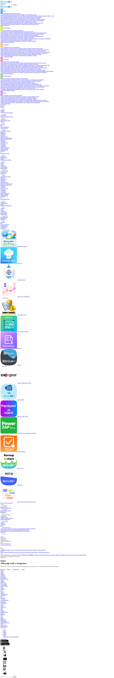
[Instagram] (4, 663)
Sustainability (3, 577)
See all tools (3, 105)
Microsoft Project (4, 612)
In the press (3, 576)
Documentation (4, 602)
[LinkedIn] (4, 667)
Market (2, 618)
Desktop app (3, 620)
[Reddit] (4, 674)
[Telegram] (4, 656)
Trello (2, 609)
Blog (2, 590)
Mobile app (3, 619)
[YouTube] (5, 660)
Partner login (3, 627)
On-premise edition (5, 600)
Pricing (2, 106)
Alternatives (3, 595)
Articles (2, 592)
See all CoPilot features (5, 103)
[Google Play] (5, 644)
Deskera (2, 613)
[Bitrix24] (6, 2)
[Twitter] (4, 653)
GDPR (4, 633)
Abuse (4, 635)
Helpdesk (2, 581)
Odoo (2, 615)
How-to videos (4, 583)
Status (2, 587)
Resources (3, 597)
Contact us (3, 575)
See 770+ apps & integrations (7, 503)
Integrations (3, 228)
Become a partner (4, 626)
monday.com (3, 607)
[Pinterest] (4, 670)
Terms (4, 631)
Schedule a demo (4, 586)
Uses (2, 596)
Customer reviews (4, 594)
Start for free (3, 3)
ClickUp (2, 606)
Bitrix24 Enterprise (4, 578)
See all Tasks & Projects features (7, 42)
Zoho (2, 608)
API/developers (4, 621)
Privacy (4, 632)
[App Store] (4, 642)
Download (3, 601)
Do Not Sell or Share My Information (11, 636)
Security (5, 634)
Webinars (2, 582)
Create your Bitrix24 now (6, 544)
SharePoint (3, 614)
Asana (2, 605)
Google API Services (5, 622)
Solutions (2, 593)
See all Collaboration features (7, 56)
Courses (2, 588)
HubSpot (2, 610)
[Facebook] (4, 649)
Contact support (4, 584)
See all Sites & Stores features (7, 73)
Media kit (2, 574)
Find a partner (3, 625)
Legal (4, 629)
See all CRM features (5, 25)
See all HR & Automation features (8, 90)
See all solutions (4, 227)
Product (2, 571)
